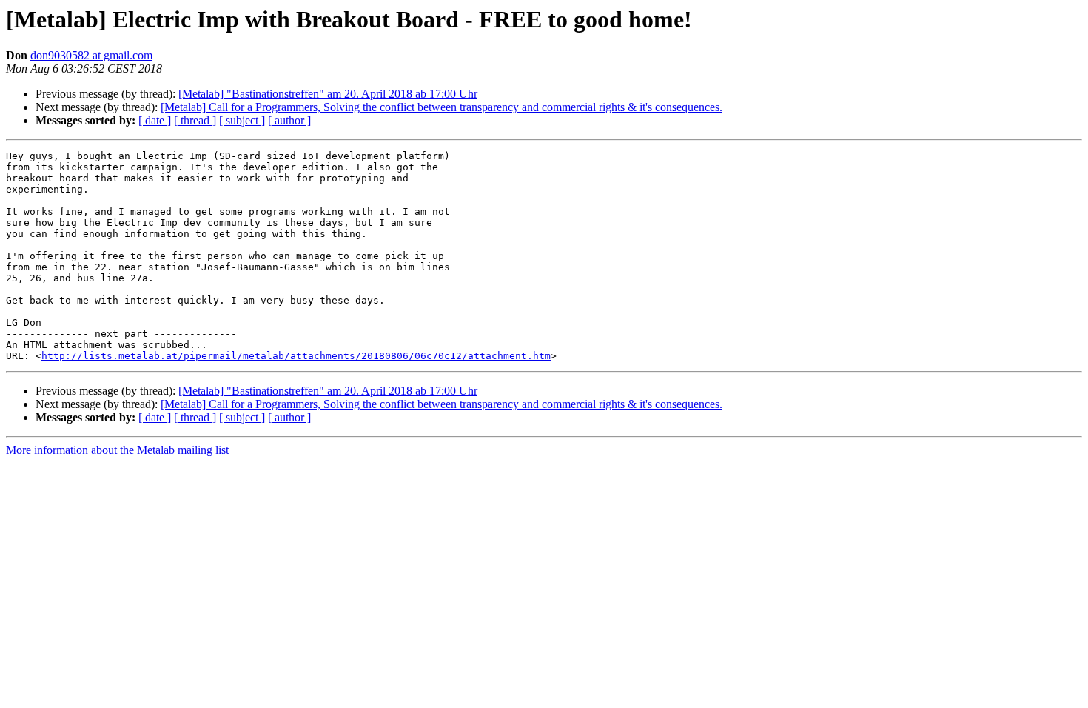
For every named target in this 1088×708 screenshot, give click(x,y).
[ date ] (154, 120)
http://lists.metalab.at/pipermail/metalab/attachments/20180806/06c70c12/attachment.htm (296, 355)
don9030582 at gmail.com (91, 55)
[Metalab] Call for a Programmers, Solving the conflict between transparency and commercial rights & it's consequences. (441, 107)
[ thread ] (195, 120)
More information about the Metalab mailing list (117, 450)
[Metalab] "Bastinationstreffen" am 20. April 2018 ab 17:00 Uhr (327, 93)
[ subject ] (242, 120)
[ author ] (289, 120)
